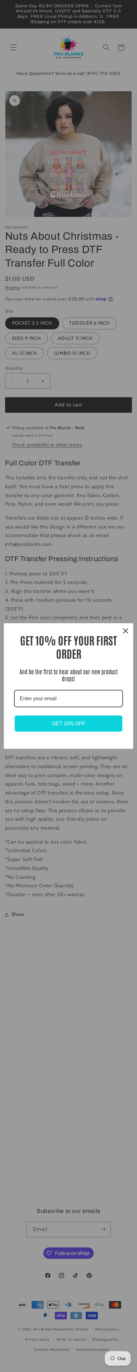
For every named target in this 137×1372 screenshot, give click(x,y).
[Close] (125, 630)
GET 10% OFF (68, 723)
